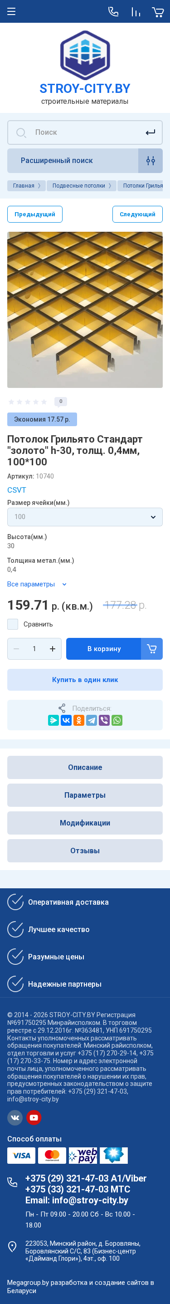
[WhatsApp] (117, 720)
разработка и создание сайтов (100, 1283)
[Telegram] (91, 720)
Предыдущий (35, 214)
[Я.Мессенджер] (53, 720)
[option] (85, 310)
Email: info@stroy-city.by (76, 1200)
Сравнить (38, 624)
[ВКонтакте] (66, 720)
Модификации (85, 823)
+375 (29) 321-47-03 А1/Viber (86, 1178)
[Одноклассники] (78, 720)
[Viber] (104, 720)
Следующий (137, 214)
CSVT (16, 489)
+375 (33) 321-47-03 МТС (78, 1189)
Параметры (85, 795)
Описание (85, 767)
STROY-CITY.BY (85, 88)
